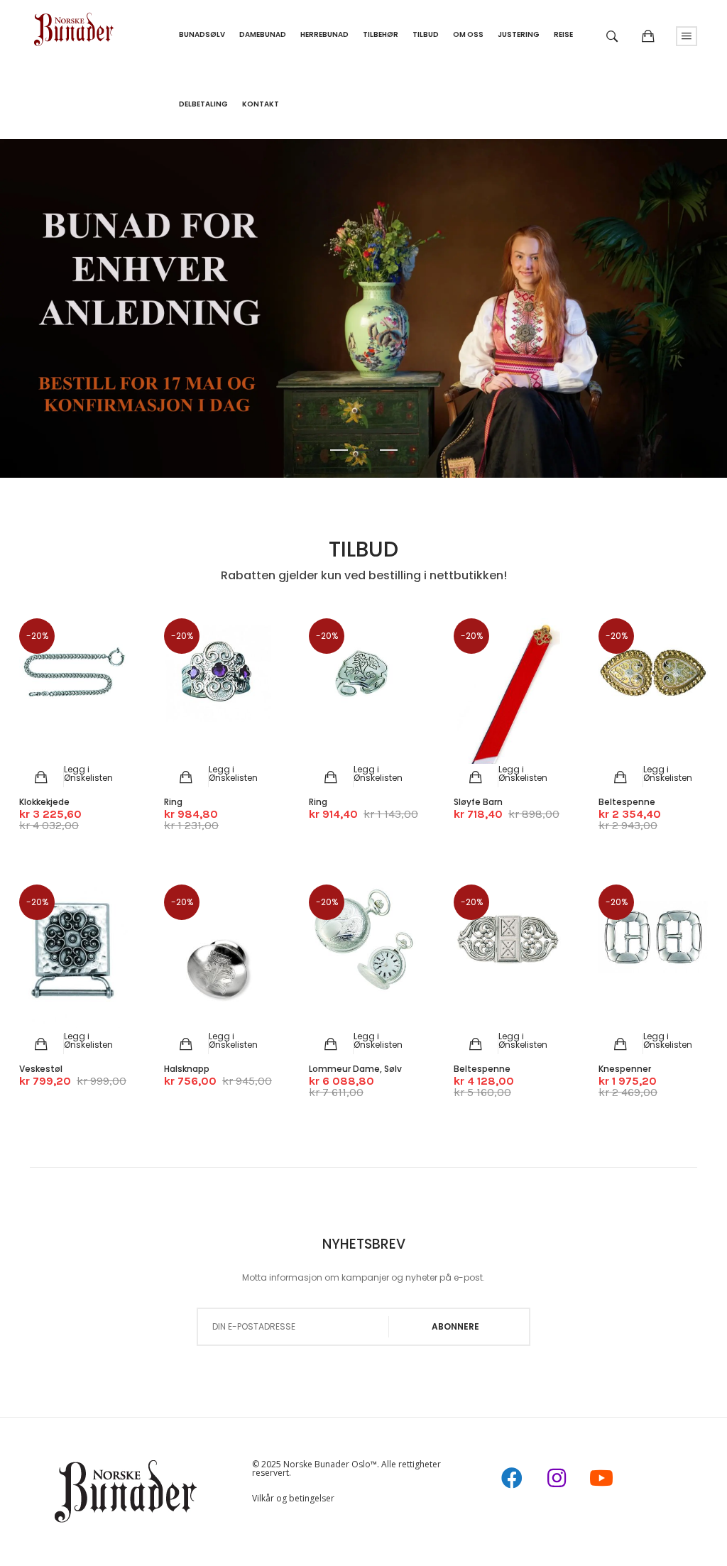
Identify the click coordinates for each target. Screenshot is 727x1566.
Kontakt (260, 104)
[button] (88, 773)
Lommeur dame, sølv (355, 1069)
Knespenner (624, 1069)
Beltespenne (626, 802)
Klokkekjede (44, 802)
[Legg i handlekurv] (41, 777)
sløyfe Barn (478, 802)
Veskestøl (40, 1069)
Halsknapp (186, 1069)
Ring (173, 802)
